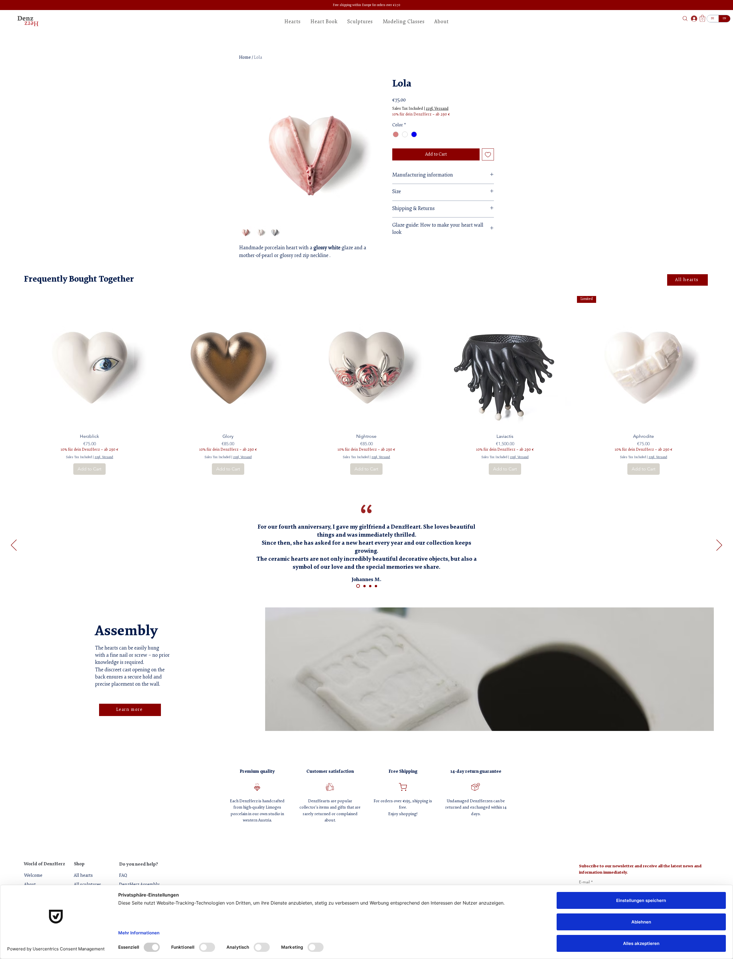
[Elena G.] (376, 586)
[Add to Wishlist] (488, 154)
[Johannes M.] (358, 586)
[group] (366, 385)
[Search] (685, 18)
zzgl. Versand (437, 109)
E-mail (586, 882)
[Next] (719, 546)
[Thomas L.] (370, 586)
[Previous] (14, 546)
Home (245, 57)
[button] (441, 22)
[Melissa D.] (364, 586)
